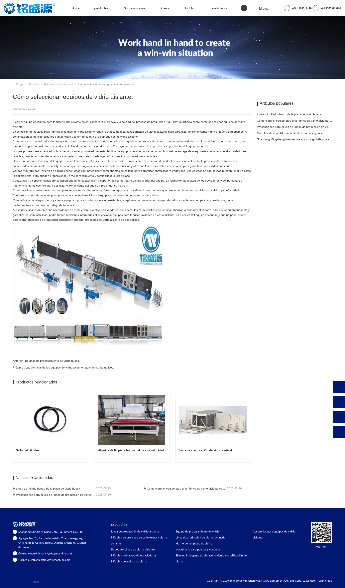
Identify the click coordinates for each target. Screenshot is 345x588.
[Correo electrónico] (339, 417)
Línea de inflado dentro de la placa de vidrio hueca (48, 488)
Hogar (75, 8)
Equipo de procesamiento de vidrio (198, 531)
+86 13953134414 (302, 8)
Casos (165, 8)
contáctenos (219, 8)
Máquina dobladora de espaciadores (133, 555)
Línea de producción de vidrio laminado (200, 537)
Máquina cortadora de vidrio (129, 561)
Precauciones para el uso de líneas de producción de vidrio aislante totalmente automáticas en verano (55, 494)
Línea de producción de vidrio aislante (135, 531)
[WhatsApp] (339, 387)
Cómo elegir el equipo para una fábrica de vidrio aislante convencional (186, 488)
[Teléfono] (339, 402)
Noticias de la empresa (58, 84)
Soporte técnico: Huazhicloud (313, 580)
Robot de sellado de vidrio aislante (133, 549)
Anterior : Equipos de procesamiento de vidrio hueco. (46, 360)
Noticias (34, 84)
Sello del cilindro (27, 450)
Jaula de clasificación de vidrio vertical (205, 450)
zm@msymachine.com (56, 559)
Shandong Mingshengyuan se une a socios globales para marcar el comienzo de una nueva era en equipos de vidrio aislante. (294, 139)
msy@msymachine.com (57, 553)
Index (36, 581)
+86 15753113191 (330, 8)
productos (119, 524)
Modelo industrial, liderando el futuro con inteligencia (290, 133)
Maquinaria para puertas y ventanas (198, 549)
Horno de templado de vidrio (194, 543)
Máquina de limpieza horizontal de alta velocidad (130, 450)
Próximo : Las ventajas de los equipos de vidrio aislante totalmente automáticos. (63, 367)
